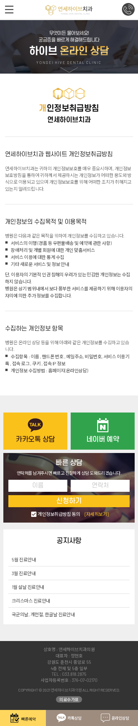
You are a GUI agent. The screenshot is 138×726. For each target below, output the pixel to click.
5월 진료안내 (24, 559)
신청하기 (69, 501)
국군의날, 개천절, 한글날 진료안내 (43, 614)
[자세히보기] (96, 514)
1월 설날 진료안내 (28, 587)
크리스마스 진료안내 (31, 601)
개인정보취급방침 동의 (73, 514)
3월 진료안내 (24, 573)
